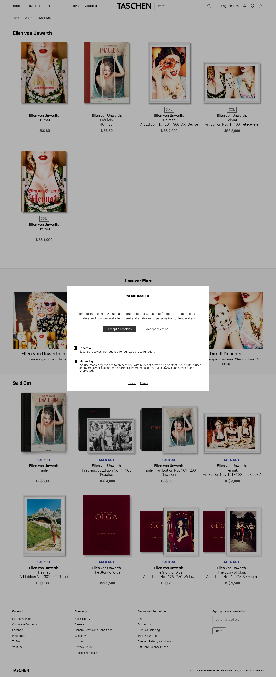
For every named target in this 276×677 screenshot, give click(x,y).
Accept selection (157, 329)
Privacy (144, 383)
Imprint (132, 383)
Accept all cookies (119, 329)
